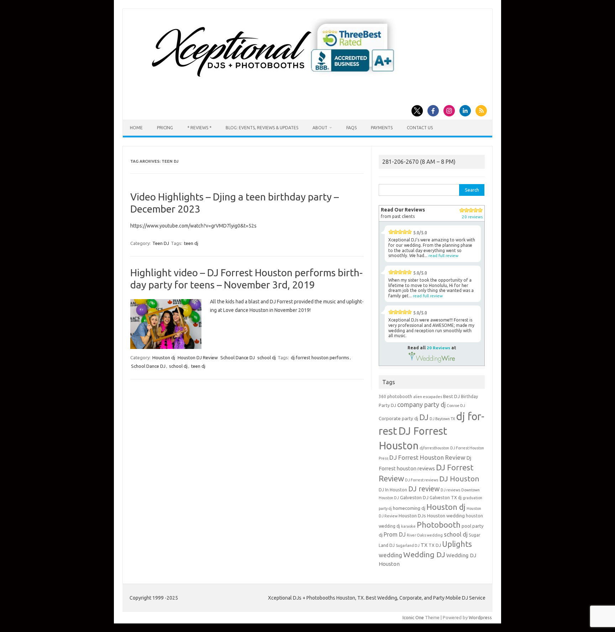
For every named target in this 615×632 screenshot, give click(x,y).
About (319, 127)
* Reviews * (199, 127)
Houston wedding (446, 515)
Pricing (165, 127)
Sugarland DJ (408, 545)
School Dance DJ (237, 357)
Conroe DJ (456, 405)
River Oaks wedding (425, 535)
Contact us (420, 127)
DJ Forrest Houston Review (427, 457)
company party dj (421, 404)
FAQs (351, 127)
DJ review (424, 489)
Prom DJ (395, 534)
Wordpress (480, 617)
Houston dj (163, 357)
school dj (266, 357)
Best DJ (451, 396)
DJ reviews (450, 490)
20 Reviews (438, 347)
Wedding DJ (424, 554)
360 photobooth (395, 396)
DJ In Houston (393, 489)
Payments (382, 127)
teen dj (191, 243)
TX (424, 545)
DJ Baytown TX (442, 419)
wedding (390, 555)
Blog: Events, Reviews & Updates (262, 127)
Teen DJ (160, 243)
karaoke (408, 526)
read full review (443, 255)
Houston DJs (412, 515)
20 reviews (472, 216)
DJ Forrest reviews (421, 480)
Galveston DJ (414, 497)
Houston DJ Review (198, 357)
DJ (424, 417)
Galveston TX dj (446, 497)
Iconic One (413, 617)
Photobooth (439, 525)
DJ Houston (459, 479)
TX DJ (435, 545)
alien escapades (427, 397)
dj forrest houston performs (320, 357)
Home (136, 127)
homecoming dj (409, 508)
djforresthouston (434, 448)
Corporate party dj (398, 418)
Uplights (457, 544)
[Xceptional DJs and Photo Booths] (279, 80)
